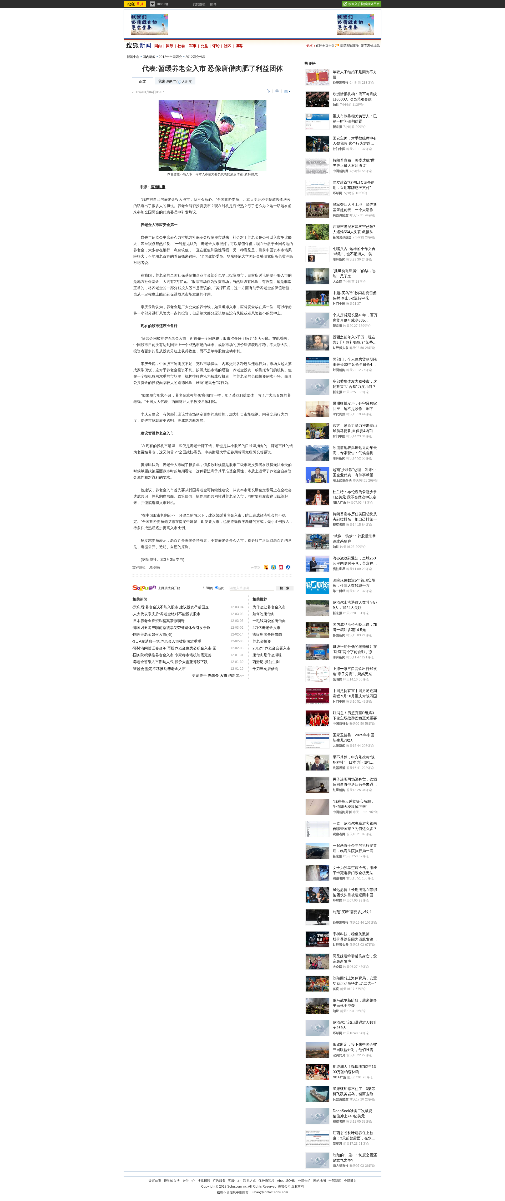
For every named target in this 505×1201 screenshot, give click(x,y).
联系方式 (249, 1181)
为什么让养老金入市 (269, 607)
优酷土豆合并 (325, 46)
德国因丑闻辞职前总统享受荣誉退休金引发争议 (171, 627)
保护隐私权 (266, 1181)
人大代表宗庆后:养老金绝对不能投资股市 (166, 614)
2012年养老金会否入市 (271, 648)
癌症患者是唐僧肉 (267, 634)
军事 (192, 46)
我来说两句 (175, 81)
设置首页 (155, 1181)
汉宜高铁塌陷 (370, 46)
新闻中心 (133, 57)
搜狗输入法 (172, 1181)
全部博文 (350, 1181)
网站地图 (319, 1181)
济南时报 (158, 187)
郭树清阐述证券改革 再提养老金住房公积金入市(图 (174, 648)
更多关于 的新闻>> (218, 675)
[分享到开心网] (281, 567)
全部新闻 (335, 1181)
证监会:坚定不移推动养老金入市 (159, 669)
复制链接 (268, 91)
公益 (204, 46)
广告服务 (219, 1181)
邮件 (213, 4)
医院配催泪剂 (349, 46)
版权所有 (297, 1186)
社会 (181, 46)
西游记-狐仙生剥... (267, 662)
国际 (169, 46)
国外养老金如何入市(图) (153, 634)
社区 (227, 46)
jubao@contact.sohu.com (270, 1192)
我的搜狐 (199, 4)
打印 (277, 91)
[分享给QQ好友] (273, 567)
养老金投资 (261, 641)
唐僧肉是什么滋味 (267, 655)
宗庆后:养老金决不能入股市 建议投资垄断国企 (171, 607)
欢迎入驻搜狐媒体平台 (364, 4)
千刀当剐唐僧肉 (265, 669)
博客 (239, 46)
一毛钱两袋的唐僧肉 (269, 621)
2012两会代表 (195, 57)
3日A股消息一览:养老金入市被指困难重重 (167, 641)
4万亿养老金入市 (266, 627)
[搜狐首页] (135, 4)
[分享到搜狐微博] (266, 567)
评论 (216, 46)
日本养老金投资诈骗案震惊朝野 (159, 621)
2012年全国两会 (170, 57)
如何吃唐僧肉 (263, 614)
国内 (158, 46)
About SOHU (286, 1181)
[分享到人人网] (288, 567)
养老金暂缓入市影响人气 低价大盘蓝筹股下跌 (170, 662)
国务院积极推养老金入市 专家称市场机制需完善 (172, 655)
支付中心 (188, 1181)
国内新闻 (149, 57)
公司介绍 (304, 1181)
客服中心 (234, 1181)
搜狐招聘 (204, 1181)
